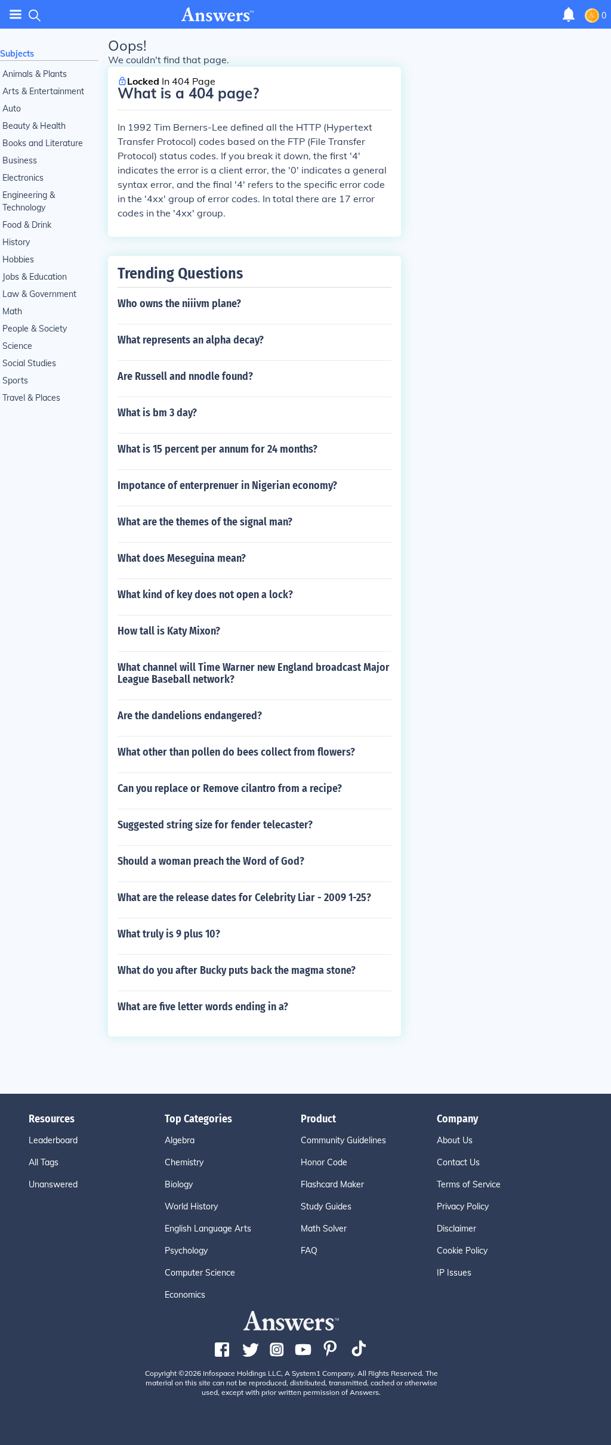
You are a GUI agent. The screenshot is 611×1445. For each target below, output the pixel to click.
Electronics (23, 177)
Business (19, 160)
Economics (185, 1294)
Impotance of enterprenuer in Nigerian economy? (227, 485)
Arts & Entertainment (43, 91)
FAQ (309, 1250)
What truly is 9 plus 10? (169, 933)
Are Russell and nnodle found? (185, 376)
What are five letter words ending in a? (203, 1006)
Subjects (17, 53)
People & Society (34, 328)
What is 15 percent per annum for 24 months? (217, 449)
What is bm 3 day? (157, 412)
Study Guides (326, 1206)
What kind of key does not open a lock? (205, 594)
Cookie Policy (462, 1250)
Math (12, 311)
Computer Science (200, 1272)
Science (17, 346)
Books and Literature (42, 143)
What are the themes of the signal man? (205, 521)
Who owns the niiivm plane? (179, 303)
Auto (11, 108)
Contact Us (458, 1162)
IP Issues (454, 1272)
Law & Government (39, 294)
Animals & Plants (34, 74)
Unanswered (53, 1184)
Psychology (186, 1250)
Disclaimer (456, 1228)
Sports (15, 380)
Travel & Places (31, 397)
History (16, 242)
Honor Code (324, 1162)
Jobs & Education (34, 276)
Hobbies (18, 259)
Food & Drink (26, 224)
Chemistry (184, 1162)
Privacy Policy (463, 1206)
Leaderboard (53, 1140)
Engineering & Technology (28, 201)
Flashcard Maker (332, 1184)
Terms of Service (469, 1184)
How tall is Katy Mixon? (169, 631)
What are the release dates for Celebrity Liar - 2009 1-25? (244, 897)
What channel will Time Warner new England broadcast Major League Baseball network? (254, 673)
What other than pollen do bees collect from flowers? (236, 752)
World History (191, 1206)
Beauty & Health (34, 125)
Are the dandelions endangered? (190, 715)
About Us (455, 1140)
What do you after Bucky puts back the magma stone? (237, 970)
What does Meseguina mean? (182, 558)
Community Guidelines (343, 1140)
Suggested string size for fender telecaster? (215, 824)
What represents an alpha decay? (191, 339)
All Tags (43, 1162)
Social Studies (29, 363)
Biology (179, 1184)
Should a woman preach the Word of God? (211, 861)
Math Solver (324, 1228)
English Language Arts (208, 1228)
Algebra (180, 1140)
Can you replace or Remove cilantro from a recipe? (230, 788)
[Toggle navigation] (15, 14)
